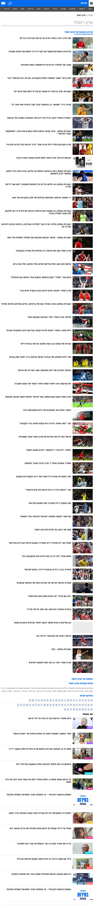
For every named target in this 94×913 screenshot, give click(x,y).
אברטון (49, 691)
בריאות (31, 9)
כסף (38, 9)
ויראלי (55, 9)
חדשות (82, 9)
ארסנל (90, 688)
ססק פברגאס (62, 691)
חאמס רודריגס (18, 688)
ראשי (90, 9)
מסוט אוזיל (89, 691)
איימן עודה (17, 691)
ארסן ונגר (84, 688)
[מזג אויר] (10, 3)
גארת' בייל (68, 688)
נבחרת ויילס (76, 688)
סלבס (15, 9)
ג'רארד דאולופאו (30, 688)
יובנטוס (51, 688)
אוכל (22, 9)
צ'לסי (54, 691)
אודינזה (24, 691)
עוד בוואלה (88, 714)
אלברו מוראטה (6, 691)
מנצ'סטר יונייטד (7, 688)
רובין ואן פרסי (59, 688)
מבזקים (73, 9)
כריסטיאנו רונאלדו (42, 688)
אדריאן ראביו (40, 691)
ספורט (63, 9)
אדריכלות (31, 691)
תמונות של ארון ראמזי (82, 679)
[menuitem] (81, 9)
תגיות (84, 3)
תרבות (46, 9)
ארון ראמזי (81, 15)
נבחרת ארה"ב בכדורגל (76, 691)
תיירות (6, 9)
